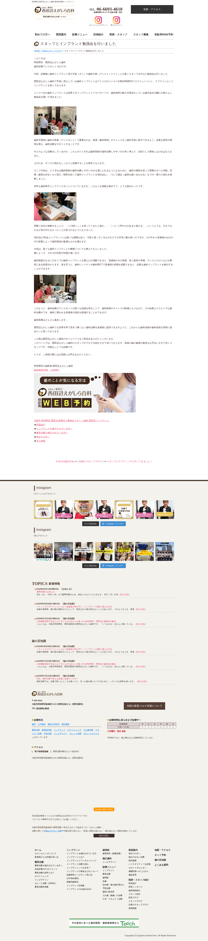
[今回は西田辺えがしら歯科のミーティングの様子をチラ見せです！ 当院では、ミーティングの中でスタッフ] (63, 551)
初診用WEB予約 (164, 34)
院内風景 (133, 860)
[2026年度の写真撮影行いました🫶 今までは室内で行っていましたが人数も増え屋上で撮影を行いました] (164, 551)
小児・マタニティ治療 (112, 899)
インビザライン (60, 733)
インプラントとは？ (75, 857)
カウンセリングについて (45, 853)
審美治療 (36, 730)
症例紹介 (98, 34)
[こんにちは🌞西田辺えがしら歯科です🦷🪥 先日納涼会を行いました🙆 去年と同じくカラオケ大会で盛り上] (43, 551)
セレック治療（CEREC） (46, 883)
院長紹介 (40, 424)
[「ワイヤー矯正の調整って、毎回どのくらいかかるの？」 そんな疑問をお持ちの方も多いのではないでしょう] (63, 509)
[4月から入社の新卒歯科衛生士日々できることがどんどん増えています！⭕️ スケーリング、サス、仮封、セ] (144, 551)
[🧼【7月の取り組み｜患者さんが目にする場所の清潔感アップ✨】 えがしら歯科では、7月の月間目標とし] (83, 551)
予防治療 (48, 733)
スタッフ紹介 (135, 894)
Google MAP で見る (104, 809)
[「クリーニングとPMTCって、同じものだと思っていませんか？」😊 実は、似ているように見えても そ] (43, 509)
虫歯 (105, 881)
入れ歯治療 (88, 730)
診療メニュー (79, 34)
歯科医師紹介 (135, 890)
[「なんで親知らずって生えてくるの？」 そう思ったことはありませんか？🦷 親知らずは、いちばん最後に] (144, 509)
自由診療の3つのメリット (46, 869)
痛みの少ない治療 (54, 831)
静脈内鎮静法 (73, 882)
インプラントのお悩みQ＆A (79, 889)
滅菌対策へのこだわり (138, 871)
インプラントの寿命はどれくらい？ (82, 871)
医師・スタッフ (118, 34)
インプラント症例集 (75, 885)
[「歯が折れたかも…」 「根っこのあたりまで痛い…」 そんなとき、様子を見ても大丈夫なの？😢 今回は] (104, 509)
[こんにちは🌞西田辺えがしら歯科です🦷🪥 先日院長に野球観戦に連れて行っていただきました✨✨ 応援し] (124, 551)
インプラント (60, 730)
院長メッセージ (135, 887)
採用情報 (133, 908)
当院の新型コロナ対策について (144, 705)
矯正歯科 (65, 724)
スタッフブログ (135, 901)
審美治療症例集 (42, 887)
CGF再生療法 (73, 878)
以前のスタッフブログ (90, 461)
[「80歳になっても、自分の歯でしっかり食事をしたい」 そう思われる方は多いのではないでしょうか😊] (124, 509)
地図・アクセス (152, 9)
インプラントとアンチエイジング (81, 860)
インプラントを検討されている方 (81, 853)
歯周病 (106, 877)
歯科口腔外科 (54, 724)
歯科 (34, 724)
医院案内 (61, 34)
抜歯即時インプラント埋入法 (79, 875)
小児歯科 (42, 724)
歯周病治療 (47, 730)
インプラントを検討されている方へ (54, 428)
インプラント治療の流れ (77, 864)
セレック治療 (75, 733)
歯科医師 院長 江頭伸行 (46, 370)
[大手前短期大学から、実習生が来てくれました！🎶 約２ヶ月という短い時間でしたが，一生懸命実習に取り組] (104, 551)
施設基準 (133, 875)
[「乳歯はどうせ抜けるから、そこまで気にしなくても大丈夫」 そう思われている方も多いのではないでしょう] (83, 509)
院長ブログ (134, 897)
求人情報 (40, 441)
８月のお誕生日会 (67, 461)
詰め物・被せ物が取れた (113, 885)
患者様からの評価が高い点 (46, 857)
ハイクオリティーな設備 (139, 864)
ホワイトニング (74, 730)
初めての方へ (42, 34)
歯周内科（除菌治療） (112, 853)
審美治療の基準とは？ (44, 873)
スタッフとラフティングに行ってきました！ (127, 461)
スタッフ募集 (141, 34)
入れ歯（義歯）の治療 (112, 895)
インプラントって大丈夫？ (78, 868)
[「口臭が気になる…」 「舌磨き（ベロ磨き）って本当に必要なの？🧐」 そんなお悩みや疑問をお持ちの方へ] (164, 509)
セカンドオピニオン (137, 868)
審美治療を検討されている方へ (52, 433)
